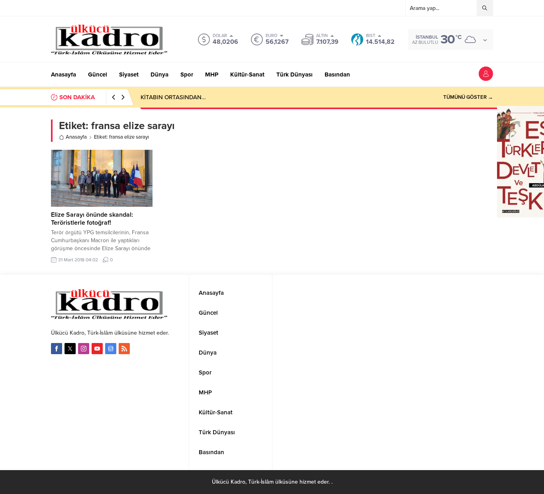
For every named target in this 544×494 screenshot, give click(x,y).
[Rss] (124, 348)
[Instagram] (83, 348)
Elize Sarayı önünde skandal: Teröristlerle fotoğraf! (92, 219)
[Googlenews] (110, 348)
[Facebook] (56, 348)
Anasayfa (76, 137)
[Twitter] (70, 348)
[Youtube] (97, 348)
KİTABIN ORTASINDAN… (173, 97)
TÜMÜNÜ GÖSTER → (468, 97)
